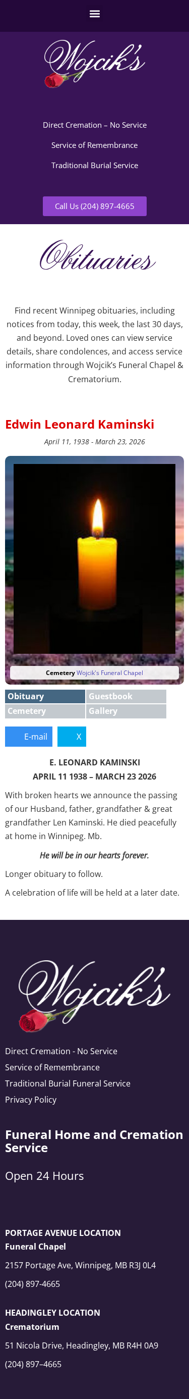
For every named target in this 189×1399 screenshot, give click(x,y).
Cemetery (27, 710)
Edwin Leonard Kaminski (79, 424)
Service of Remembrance (94, 145)
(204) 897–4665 (33, 1364)
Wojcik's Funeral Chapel (110, 672)
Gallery (103, 710)
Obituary (26, 696)
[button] (94, 13)
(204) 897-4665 (32, 1283)
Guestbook (111, 696)
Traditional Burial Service (94, 165)
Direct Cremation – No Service (95, 125)
